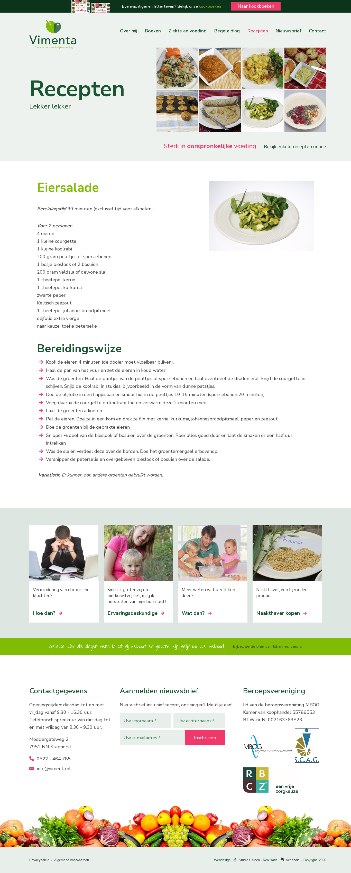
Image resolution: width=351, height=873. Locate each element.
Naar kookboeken (256, 6)
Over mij (128, 31)
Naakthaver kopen (278, 613)
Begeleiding (227, 31)
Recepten (257, 31)
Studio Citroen (249, 860)
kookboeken (210, 6)
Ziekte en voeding (188, 31)
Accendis (293, 860)
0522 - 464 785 (53, 759)
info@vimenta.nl (53, 769)
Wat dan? (193, 613)
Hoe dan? (44, 613)
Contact (317, 31)
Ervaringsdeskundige (132, 613)
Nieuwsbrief (288, 31)
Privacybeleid (39, 860)
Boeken (153, 31)
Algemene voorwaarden (71, 860)
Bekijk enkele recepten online (295, 146)
